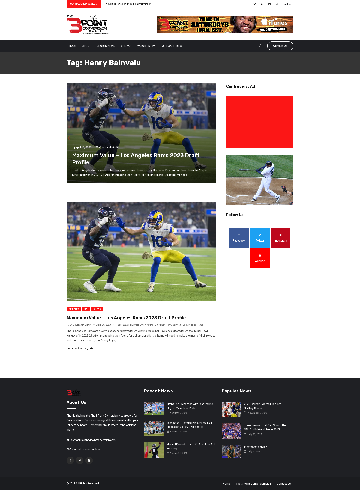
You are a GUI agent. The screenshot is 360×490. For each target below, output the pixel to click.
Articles (74, 309)
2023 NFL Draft (131, 324)
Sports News (106, 46)
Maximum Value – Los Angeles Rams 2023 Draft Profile (126, 317)
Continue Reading (78, 348)
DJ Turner (160, 324)
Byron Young (147, 324)
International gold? (255, 446)
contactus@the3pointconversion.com (93, 439)
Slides (97, 309)
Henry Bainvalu (174, 324)
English (287, 4)
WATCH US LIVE (146, 46)
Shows (125, 46)
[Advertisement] (260, 122)
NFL (86, 309)
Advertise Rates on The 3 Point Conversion (128, 3)
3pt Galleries (172, 46)
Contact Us (280, 46)
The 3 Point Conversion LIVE (253, 483)
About (86, 46)
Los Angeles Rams (193, 324)
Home (72, 46)
